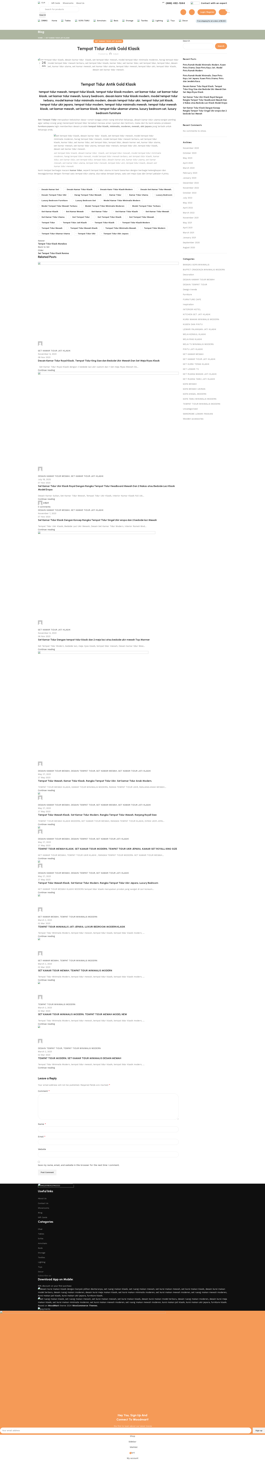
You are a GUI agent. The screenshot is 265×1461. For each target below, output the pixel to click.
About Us (42, 1198)
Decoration (188, 274)
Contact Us (43, 1203)
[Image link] (56, 1186)
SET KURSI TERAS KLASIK (196, 364)
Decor (40, 1272)
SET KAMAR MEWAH (193, 354)
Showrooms (43, 1208)
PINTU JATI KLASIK (193, 349)
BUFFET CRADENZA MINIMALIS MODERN (204, 269)
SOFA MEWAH (190, 384)
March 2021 (188, 232)
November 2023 (191, 148)
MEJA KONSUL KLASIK (194, 334)
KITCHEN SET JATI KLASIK (196, 314)
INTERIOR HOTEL (192, 309)
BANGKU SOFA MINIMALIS (196, 264)
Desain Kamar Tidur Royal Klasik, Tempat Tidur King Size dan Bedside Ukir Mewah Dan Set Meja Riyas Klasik (204, 89)
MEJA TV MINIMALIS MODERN (198, 344)
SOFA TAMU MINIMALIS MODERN (199, 399)
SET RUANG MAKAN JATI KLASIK (200, 374)
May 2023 (187, 158)
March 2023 (188, 168)
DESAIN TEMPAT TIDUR (195, 284)
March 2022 (188, 212)
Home (40, 38)
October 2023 (189, 153)
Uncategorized (190, 409)
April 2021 (188, 227)
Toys (40, 1267)
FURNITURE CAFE (192, 299)
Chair (40, 1229)
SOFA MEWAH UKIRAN (194, 389)
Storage (41, 1253)
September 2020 (191, 242)
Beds (40, 1248)
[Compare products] (183, 12)
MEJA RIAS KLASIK (192, 339)
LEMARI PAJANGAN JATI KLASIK (199, 329)
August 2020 (189, 247)
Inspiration (188, 304)
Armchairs (42, 1243)
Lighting (41, 1262)
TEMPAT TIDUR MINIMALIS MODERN (201, 404)
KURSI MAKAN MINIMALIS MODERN (201, 319)
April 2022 (188, 208)
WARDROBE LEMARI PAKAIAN (198, 414)
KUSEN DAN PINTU (193, 324)
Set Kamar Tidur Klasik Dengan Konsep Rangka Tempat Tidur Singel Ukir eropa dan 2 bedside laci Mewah (205, 111)
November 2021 (191, 217)
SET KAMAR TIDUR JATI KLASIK (58, 38)
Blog (40, 1213)
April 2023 (188, 163)
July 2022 (187, 198)
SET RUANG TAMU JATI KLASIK (199, 379)
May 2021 (187, 222)
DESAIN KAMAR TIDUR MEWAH (199, 279)
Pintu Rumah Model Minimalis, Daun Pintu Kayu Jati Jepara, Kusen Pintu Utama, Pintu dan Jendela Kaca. (203, 78)
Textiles (41, 1257)
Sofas (40, 1238)
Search (186, 41)
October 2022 (189, 193)
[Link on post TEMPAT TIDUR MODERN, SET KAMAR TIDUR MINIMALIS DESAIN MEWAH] (108, 609)
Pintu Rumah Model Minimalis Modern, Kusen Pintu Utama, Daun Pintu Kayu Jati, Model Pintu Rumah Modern (204, 68)
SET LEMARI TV (191, 369)
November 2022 (191, 188)
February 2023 (190, 173)
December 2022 (191, 183)
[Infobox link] (173, 3)
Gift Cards (42, 1217)
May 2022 (187, 203)
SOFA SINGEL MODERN (194, 394)
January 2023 (189, 178)
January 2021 (189, 237)
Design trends (190, 289)
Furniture (187, 294)
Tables (41, 1234)
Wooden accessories (193, 419)
